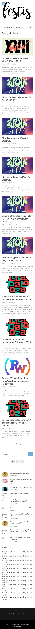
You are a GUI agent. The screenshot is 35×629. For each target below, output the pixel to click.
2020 (3, 576)
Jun (21, 552)
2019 (3, 581)
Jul (23, 552)
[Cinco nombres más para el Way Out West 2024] (17, 85)
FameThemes (17, 626)
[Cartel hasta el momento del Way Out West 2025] (17, 46)
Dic (6, 558)
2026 (3, 552)
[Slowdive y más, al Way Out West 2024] (17, 126)
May (18, 552)
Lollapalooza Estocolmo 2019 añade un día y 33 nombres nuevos (16, 423)
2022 (3, 568)
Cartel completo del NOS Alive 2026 (21, 508)
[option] (19, 27)
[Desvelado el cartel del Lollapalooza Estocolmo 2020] (17, 327)
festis (3, 64)
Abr (15, 552)
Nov (3, 558)
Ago (25, 556)
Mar (12, 552)
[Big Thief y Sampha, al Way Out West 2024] (17, 165)
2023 (3, 564)
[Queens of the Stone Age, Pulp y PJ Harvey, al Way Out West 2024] (17, 204)
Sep (28, 556)
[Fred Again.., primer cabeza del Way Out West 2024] (17, 245)
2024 (3, 560)
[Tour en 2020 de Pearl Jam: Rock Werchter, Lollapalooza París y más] (17, 366)
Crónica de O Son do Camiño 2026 (21, 487)
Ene (7, 552)
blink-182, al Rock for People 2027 (17, 27)
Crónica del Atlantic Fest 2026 (19, 473)
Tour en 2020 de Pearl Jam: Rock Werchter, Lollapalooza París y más (15, 381)
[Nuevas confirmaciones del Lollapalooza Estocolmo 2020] (17, 284)
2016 (3, 593)
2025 (3, 556)
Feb (10, 552)
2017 (3, 589)
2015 (3, 597)
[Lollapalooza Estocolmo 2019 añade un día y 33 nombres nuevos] (17, 408)
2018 (3, 585)
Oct (31, 556)
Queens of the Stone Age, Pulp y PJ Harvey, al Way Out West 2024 (17, 219)
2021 (3, 572)
